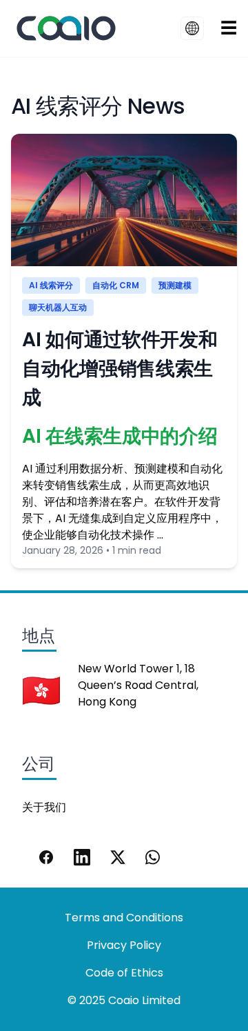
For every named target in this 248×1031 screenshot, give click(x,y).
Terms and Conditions (124, 917)
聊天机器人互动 (58, 307)
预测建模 (175, 285)
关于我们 (44, 807)
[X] (118, 857)
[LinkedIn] (82, 857)
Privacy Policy (124, 945)
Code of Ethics (124, 973)
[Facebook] (46, 857)
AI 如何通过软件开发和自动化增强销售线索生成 (120, 368)
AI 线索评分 (51, 285)
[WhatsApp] (153, 857)
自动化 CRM (115, 285)
